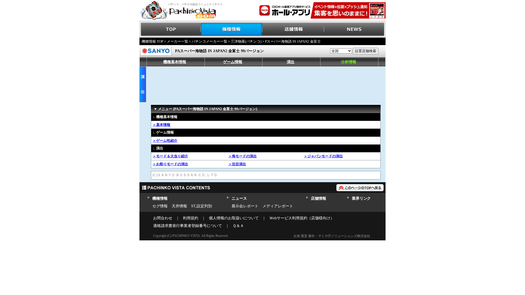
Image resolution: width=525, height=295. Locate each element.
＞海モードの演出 (242, 156)
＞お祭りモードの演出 (170, 164)
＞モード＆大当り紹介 (170, 156)
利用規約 (190, 218)
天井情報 (179, 206)
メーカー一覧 (177, 41)
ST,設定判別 (201, 206)
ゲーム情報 (232, 62)
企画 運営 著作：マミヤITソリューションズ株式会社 (331, 236)
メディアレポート (277, 206)
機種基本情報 (174, 62)
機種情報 (231, 29)
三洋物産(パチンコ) (246, 41)
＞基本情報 (161, 125)
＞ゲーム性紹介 (165, 140)
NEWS (355, 29)
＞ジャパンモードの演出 (323, 156)
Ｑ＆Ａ (238, 226)
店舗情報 (293, 29)
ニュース (239, 198)
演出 (290, 62)
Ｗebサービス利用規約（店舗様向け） (301, 218)
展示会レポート (245, 206)
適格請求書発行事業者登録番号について (187, 226)
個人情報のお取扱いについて (234, 218)
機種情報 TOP (152, 41)
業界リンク (361, 198)
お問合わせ (162, 218)
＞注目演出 (237, 164)
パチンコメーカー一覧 (209, 41)
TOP (170, 29)
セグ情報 (160, 206)
